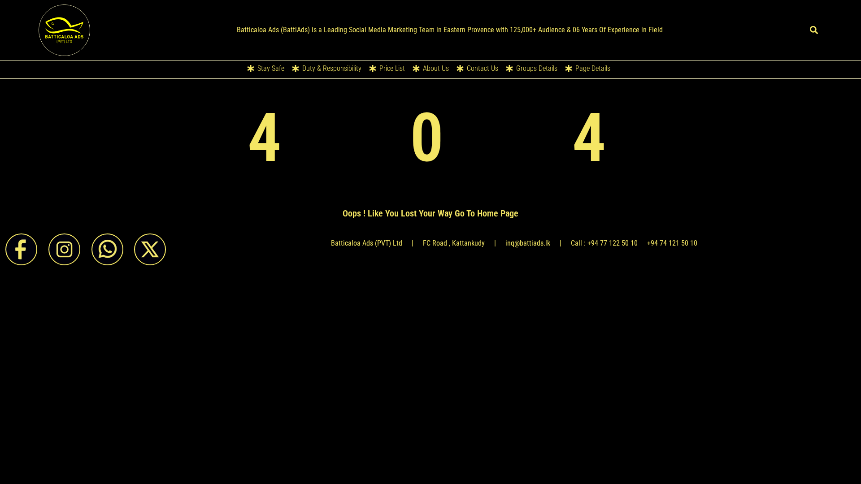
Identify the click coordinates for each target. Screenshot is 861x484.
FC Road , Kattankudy (454, 243)
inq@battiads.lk (527, 243)
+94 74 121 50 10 (672, 243)
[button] (813, 30)
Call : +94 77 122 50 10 (604, 243)
